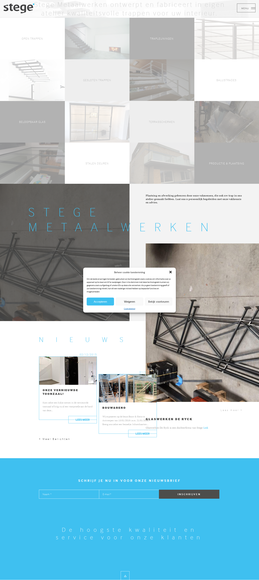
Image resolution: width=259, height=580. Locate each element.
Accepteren (100, 301)
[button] (170, 272)
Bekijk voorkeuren (158, 301)
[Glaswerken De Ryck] (19, 8)
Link (205, 428)
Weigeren (129, 301)
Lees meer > (232, 410)
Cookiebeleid (129, 308)
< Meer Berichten (54, 439)
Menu (245, 8)
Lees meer (83, 419)
